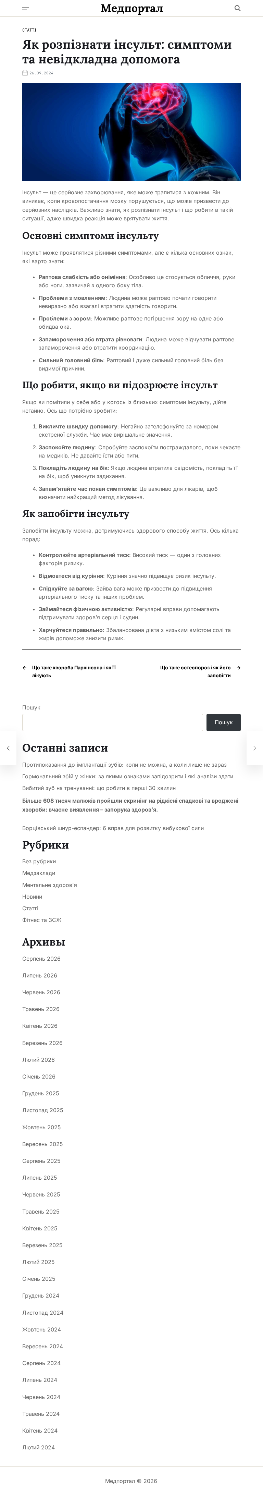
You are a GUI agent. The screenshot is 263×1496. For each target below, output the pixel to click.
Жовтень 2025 (41, 1127)
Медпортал (132, 8)
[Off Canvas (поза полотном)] (25, 9)
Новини (32, 896)
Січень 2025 (38, 1278)
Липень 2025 (39, 1177)
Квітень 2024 (40, 1430)
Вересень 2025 (42, 1144)
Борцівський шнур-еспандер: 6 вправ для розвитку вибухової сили (113, 828)
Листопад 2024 (42, 1312)
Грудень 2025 (40, 1093)
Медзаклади (38, 872)
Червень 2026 (41, 992)
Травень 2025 (41, 1211)
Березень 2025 (42, 1245)
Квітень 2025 (40, 1228)
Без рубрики (39, 861)
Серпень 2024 (41, 1363)
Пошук (31, 707)
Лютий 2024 (38, 1447)
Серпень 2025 (41, 1160)
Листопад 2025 (42, 1110)
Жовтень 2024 (41, 1329)
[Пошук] (238, 8)
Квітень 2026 (40, 1025)
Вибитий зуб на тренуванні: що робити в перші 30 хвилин (99, 788)
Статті (29, 30)
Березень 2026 (42, 1042)
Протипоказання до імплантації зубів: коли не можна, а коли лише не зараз (124, 765)
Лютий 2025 (38, 1261)
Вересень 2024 (42, 1346)
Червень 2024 (41, 1397)
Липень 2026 (39, 975)
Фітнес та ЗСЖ (41, 919)
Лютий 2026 (38, 1059)
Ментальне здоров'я (49, 884)
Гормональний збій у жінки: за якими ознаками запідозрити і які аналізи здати (127, 776)
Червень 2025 (41, 1194)
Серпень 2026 (41, 958)
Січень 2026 (38, 1076)
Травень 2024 (41, 1413)
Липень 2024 (39, 1379)
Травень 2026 (41, 1009)
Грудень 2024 (40, 1295)
